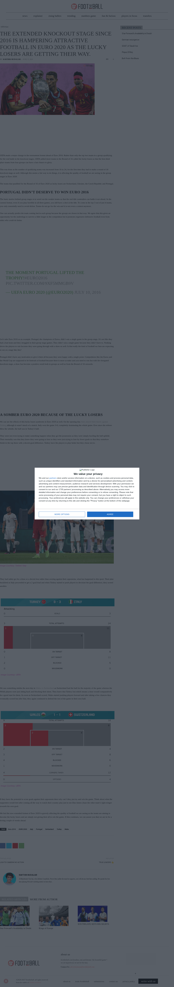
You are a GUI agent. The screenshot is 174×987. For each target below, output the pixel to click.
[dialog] (87, 493)
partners (53, 478)
